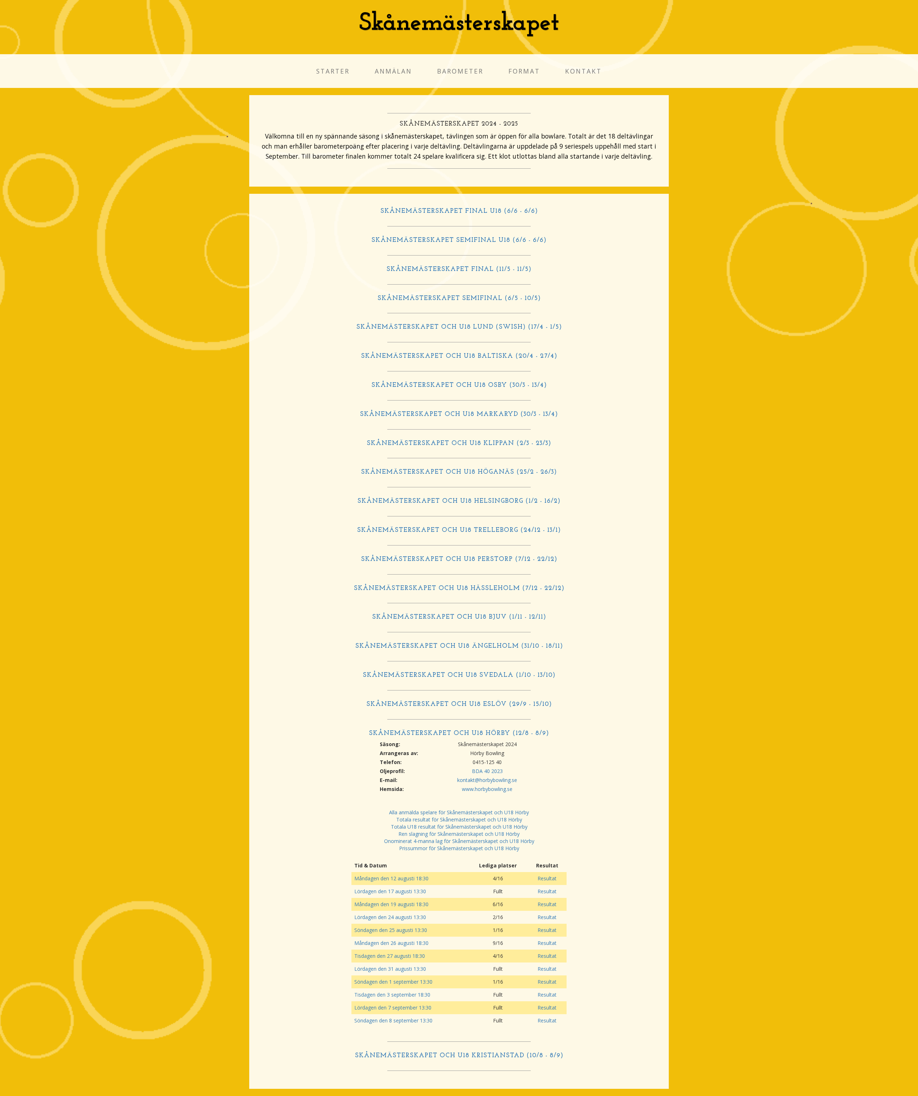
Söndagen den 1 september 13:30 (393, 981)
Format (524, 71)
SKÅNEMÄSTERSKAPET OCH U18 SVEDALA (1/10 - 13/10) (459, 675)
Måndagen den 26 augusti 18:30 (391, 943)
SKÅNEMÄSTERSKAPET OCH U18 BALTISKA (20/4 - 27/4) (459, 356)
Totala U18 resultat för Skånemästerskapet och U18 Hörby (459, 826)
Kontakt (583, 71)
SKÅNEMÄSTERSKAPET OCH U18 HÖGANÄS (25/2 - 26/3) (459, 472)
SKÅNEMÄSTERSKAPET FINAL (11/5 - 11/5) (459, 269)
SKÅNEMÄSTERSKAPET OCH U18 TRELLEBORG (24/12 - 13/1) (459, 530)
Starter (333, 71)
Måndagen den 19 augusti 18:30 (391, 904)
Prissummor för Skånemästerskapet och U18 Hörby (459, 848)
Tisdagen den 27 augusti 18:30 (389, 955)
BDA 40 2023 (487, 771)
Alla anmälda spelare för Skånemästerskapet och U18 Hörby (459, 812)
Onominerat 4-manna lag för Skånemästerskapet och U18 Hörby (459, 841)
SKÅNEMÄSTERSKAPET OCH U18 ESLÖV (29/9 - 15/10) (459, 704)
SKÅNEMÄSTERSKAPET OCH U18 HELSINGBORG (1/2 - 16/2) (459, 501)
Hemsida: (392, 789)
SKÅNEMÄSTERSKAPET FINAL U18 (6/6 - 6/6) (459, 211)
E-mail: (388, 780)
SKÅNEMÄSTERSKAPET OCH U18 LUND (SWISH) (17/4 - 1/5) (459, 327)
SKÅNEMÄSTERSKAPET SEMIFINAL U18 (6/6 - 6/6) (459, 240)
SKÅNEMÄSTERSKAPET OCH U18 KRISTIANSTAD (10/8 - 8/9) (459, 1056)
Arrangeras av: (399, 753)
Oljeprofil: (392, 771)
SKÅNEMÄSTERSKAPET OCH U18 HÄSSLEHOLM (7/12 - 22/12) (459, 588)
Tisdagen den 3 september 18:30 (392, 994)
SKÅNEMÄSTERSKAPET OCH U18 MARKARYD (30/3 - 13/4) (459, 414)
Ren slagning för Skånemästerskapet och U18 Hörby (459, 833)
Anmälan (393, 71)
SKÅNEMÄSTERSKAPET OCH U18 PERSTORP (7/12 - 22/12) (459, 559)
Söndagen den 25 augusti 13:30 (390, 930)
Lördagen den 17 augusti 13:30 (390, 891)
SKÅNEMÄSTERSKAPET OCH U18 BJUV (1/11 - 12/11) (459, 617)
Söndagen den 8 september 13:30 (393, 1020)
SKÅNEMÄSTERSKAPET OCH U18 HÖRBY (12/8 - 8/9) (459, 733)
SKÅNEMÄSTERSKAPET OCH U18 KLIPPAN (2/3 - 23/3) (459, 443)
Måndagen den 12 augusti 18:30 (391, 878)
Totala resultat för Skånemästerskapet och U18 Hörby (459, 819)
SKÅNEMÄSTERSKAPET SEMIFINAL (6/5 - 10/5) (459, 298)
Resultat (547, 878)
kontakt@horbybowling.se (487, 780)
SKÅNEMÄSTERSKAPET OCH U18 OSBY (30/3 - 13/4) (459, 385)
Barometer (460, 71)
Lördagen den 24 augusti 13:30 (390, 917)
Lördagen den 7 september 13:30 (392, 1007)
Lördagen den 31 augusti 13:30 (390, 968)
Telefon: (391, 762)
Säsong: (390, 744)
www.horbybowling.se (487, 789)
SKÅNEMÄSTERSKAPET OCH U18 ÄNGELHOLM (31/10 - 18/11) (459, 646)
